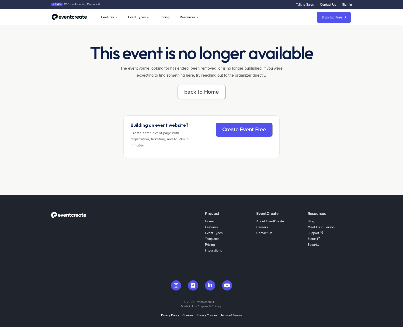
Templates (212, 239)
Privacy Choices (207, 315)
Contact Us (328, 5)
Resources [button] (187, 17)
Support (314, 233)
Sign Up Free (332, 17)
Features (211, 227)
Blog (311, 221)
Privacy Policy (170, 315)
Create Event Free (244, 129)
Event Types (214, 233)
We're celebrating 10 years (75, 4)
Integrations (213, 250)
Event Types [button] (137, 17)
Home (209, 221)
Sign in (347, 5)
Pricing (165, 17)
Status (312, 239)
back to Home (201, 92)
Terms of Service (231, 315)
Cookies (187, 315)
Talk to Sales (305, 5)
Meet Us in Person (321, 227)
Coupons (211, 256)
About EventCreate (270, 221)
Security (313, 245)
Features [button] (107, 17)
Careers (262, 227)
